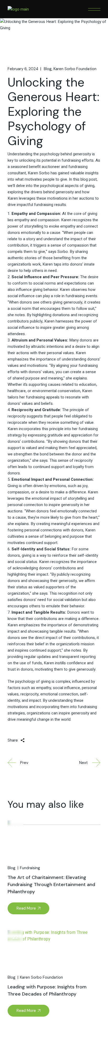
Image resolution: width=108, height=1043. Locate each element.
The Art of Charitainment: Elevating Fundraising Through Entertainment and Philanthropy (51, 884)
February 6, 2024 (23, 68)
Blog (48, 68)
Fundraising (30, 868)
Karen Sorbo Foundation (74, 68)
